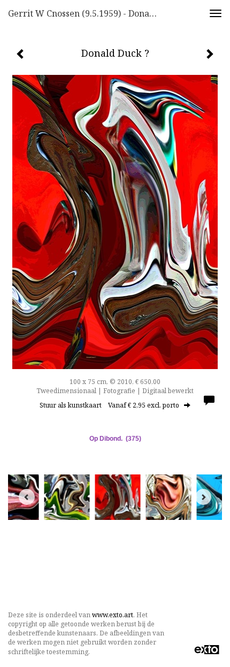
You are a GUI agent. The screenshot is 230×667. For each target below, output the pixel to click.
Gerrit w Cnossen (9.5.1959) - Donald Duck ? (87, 13)
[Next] (203, 497)
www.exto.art (112, 614)
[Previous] (27, 497)
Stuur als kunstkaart (109, 405)
